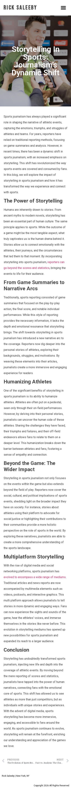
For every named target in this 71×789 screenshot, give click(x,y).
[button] (63, 8)
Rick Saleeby (20, 7)
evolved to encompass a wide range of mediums (35, 577)
